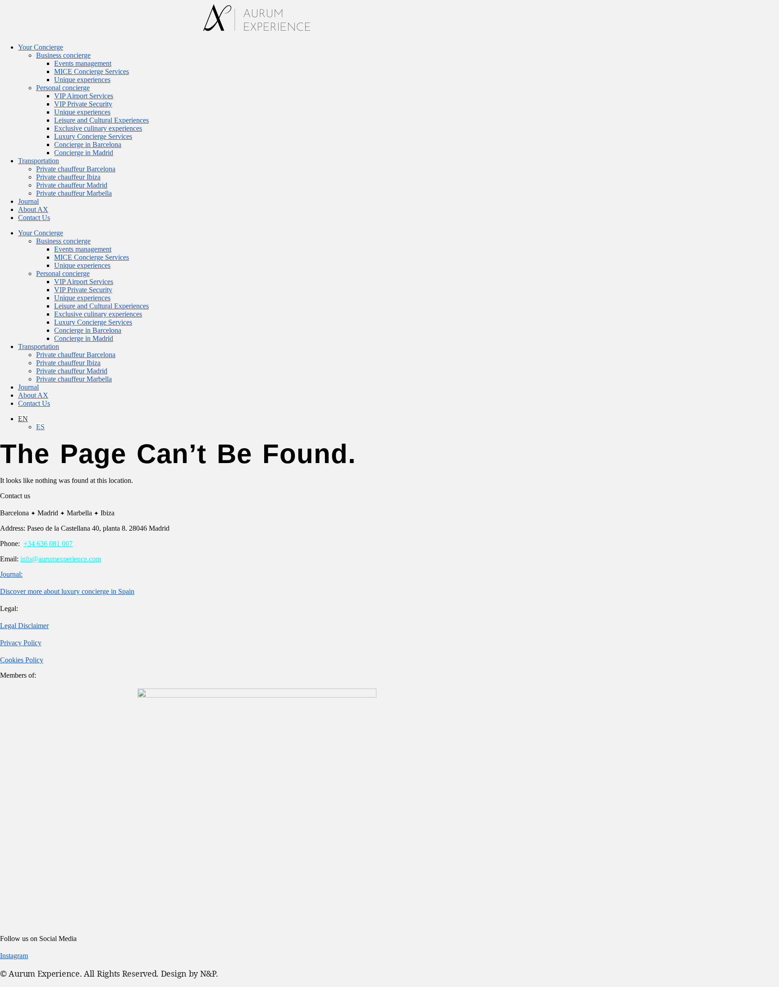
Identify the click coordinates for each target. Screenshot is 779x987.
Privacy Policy (20, 643)
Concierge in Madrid (83, 152)
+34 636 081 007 (48, 543)
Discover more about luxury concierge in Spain (67, 591)
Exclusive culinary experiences (98, 128)
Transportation (38, 161)
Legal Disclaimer (24, 625)
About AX (33, 209)
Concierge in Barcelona (87, 144)
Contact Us (34, 217)
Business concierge (63, 55)
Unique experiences (82, 79)
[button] (23, 418)
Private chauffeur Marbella (74, 193)
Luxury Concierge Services (93, 136)
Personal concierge (63, 88)
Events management (82, 63)
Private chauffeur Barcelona (75, 169)
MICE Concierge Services (91, 71)
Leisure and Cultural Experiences (101, 120)
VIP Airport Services (83, 96)
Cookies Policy (21, 660)
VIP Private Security (83, 104)
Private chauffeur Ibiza (68, 177)
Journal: (11, 574)
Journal (28, 201)
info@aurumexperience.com (60, 559)
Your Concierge (40, 47)
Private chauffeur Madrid (71, 185)
